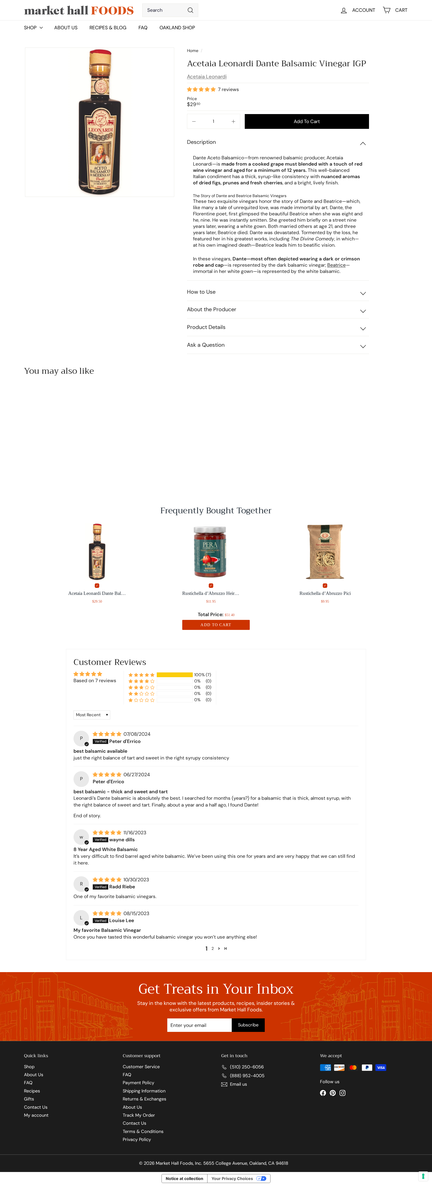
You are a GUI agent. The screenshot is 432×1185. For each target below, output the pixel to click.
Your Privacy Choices (232, 1178)
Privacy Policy (137, 1139)
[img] (107, 734)
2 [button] (213, 948)
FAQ (143, 28)
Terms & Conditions (143, 1131)
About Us (66, 28)
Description (201, 142)
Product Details (206, 327)
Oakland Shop (177, 28)
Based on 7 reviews (95, 680)
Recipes (32, 1091)
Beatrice (336, 265)
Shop (29, 1067)
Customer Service (141, 1067)
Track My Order (139, 1115)
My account (36, 1115)
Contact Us (36, 1107)
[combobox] (170, 10)
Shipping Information (144, 1091)
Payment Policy (138, 1083)
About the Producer (211, 309)
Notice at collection (184, 1178)
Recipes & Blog (108, 28)
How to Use (201, 291)
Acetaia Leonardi (207, 76)
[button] (201, 89)
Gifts (29, 1099)
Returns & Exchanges (144, 1099)
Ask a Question (205, 344)
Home (193, 50)
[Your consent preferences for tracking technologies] (423, 1176)
